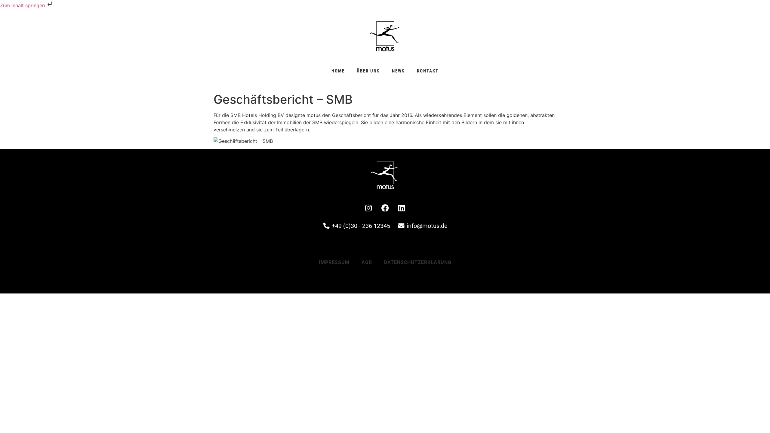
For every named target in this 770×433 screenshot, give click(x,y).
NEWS (398, 71)
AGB (367, 262)
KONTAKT (428, 71)
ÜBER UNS (368, 71)
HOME (338, 71)
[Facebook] (385, 207)
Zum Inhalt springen (23, 5)
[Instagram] (368, 207)
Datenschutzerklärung (417, 262)
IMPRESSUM (334, 262)
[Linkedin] (401, 207)
